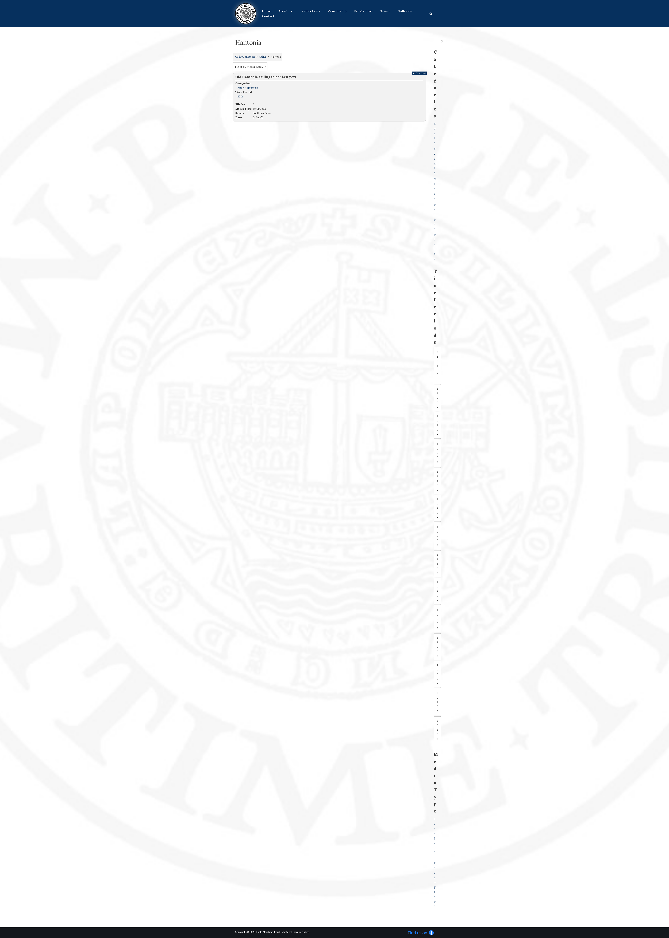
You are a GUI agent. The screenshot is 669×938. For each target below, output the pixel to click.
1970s (437, 591)
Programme (363, 11)
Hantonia (252, 87)
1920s (437, 452)
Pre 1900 (437, 365)
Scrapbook (435, 837)
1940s (437, 508)
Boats (435, 133)
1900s (437, 397)
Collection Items (245, 56)
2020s (437, 729)
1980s (437, 618)
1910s (437, 425)
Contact (268, 16)
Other (262, 56)
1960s (437, 563)
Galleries (405, 11)
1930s (437, 480)
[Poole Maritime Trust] (245, 13)
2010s (437, 701)
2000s (437, 674)
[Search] (430, 13)
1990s (437, 646)
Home (266, 11)
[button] (294, 11)
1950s (240, 96)
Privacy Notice (301, 932)
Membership (337, 11)
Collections (311, 11)
